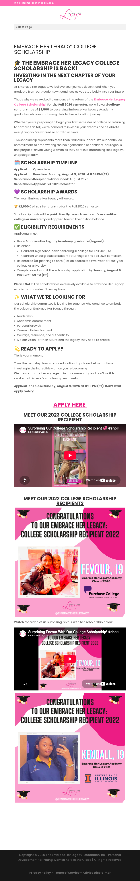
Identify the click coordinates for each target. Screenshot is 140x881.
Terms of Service (66, 873)
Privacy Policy (40, 873)
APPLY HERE (69, 405)
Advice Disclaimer (97, 873)
